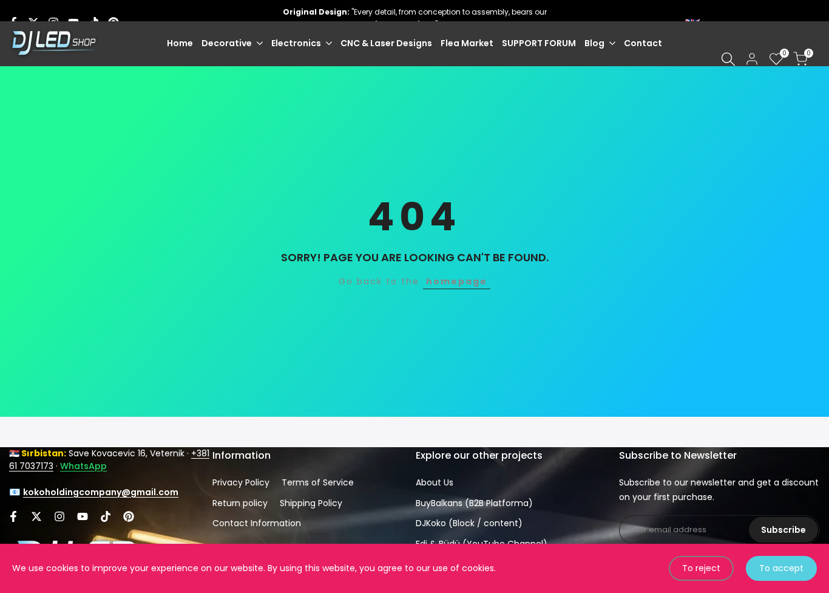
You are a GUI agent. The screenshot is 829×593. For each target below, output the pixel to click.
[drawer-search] (728, 59)
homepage (456, 281)
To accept (781, 568)
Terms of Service (318, 482)
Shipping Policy (311, 503)
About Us (434, 482)
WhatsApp (83, 466)
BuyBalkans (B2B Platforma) (474, 503)
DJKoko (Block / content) (469, 523)
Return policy (240, 503)
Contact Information (256, 523)
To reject (701, 568)
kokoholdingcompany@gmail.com (100, 492)
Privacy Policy (240, 482)
